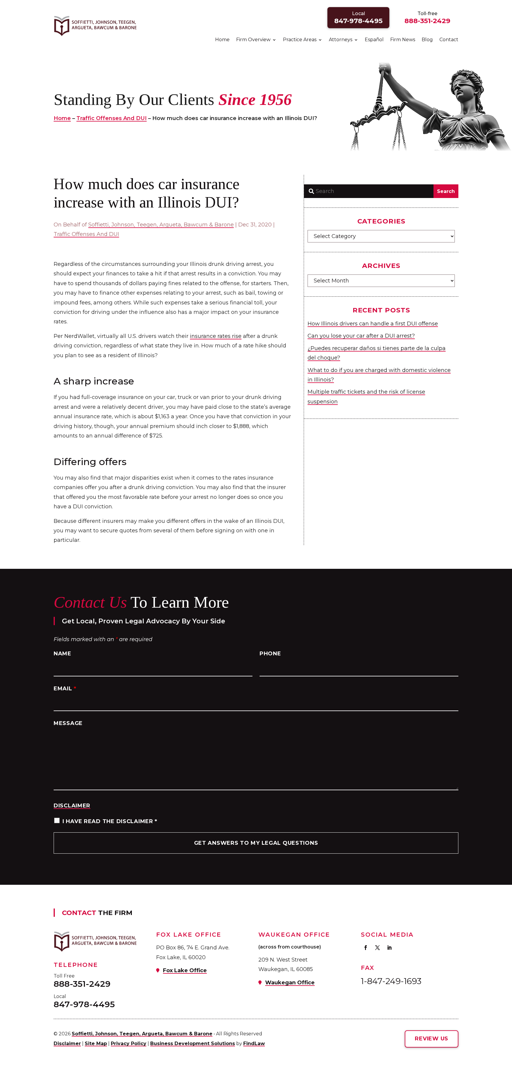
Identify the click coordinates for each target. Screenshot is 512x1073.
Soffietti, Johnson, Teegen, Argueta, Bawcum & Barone (161, 224)
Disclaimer (72, 805)
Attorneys (340, 40)
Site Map (96, 1043)
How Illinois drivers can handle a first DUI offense (373, 323)
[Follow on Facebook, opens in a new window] (365, 947)
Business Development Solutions (192, 1043)
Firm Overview (253, 40)
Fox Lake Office (185, 970)
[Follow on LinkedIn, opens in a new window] (389, 947)
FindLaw (254, 1043)
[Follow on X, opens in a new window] (377, 947)
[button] (506, 1030)
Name (62, 653)
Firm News (402, 40)
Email (65, 688)
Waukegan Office (290, 982)
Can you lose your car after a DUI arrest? (361, 336)
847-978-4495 (358, 21)
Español (374, 40)
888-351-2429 (427, 21)
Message (68, 723)
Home (222, 40)
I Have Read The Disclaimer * (110, 821)
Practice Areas (299, 40)
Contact (448, 40)
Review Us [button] (431, 1038)
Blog (427, 40)
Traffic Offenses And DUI (86, 234)
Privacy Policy (128, 1043)
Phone (270, 653)
